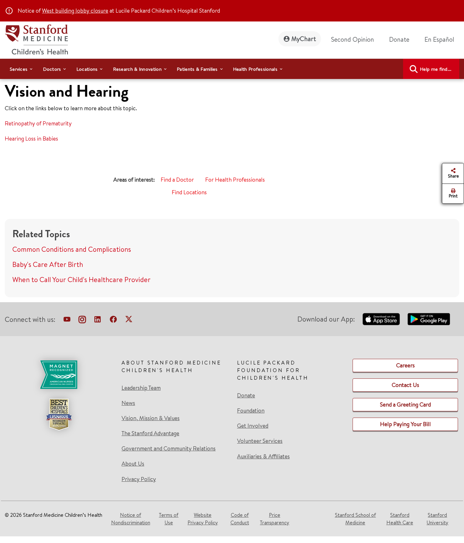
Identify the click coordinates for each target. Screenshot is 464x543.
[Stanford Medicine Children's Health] (36, 39)
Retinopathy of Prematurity (38, 123)
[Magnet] (58, 374)
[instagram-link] (82, 320)
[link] (442, 39)
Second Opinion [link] (352, 39)
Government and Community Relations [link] (169, 448)
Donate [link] (399, 39)
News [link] (128, 403)
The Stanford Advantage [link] (150, 433)
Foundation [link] (251, 410)
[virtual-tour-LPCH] (67, 320)
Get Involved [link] (252, 426)
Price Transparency (274, 518)
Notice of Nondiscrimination (130, 518)
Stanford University (437, 518)
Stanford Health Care (399, 518)
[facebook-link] (113, 320)
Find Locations (189, 192)
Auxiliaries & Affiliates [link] (263, 456)
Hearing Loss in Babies (31, 138)
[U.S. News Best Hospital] (58, 414)
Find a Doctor (177, 180)
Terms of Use (168, 518)
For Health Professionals (235, 180)
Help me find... (436, 69)
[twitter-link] (129, 320)
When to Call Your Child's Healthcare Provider (81, 279)
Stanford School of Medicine (355, 518)
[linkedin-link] (97, 320)
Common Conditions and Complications (71, 249)
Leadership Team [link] (141, 388)
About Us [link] (133, 464)
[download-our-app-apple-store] (381, 319)
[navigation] (232, 69)
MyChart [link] (303, 38)
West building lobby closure (75, 11)
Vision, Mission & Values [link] (151, 418)
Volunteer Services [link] (260, 441)
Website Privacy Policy (202, 518)
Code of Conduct (239, 518)
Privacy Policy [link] (139, 479)
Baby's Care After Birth (47, 264)
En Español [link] (439, 39)
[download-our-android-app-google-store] (428, 319)
